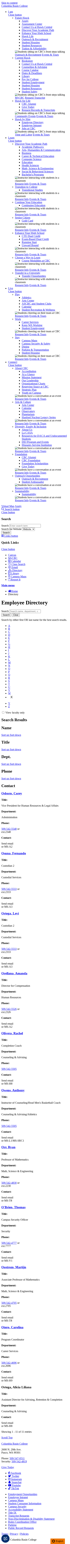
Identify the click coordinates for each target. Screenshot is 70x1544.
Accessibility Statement (20, 1509)
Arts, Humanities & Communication (41, 150)
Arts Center (28, 300)
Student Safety (29, 91)
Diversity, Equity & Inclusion (30, 426)
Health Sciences (30, 165)
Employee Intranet (31, 125)
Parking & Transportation (35, 349)
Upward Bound (30, 245)
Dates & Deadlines (32, 73)
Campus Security (17, 1506)
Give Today (28, 107)
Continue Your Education (28, 202)
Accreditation (29, 371)
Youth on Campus (31, 392)
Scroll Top (7, 1437)
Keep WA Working (32, 325)
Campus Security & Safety (36, 343)
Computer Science (31, 159)
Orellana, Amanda (14, 973)
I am (10, 11)
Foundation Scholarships (35, 463)
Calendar (26, 306)
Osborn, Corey (11, 793)
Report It (15, 579)
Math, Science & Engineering (38, 168)
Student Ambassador (33, 481)
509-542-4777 (9, 1242)
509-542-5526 (9, 1009)
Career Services (30, 322)
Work (18, 319)
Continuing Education (33, 205)
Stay (17, 337)
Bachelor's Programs (33, 174)
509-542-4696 (9, 1362)
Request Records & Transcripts (38, 110)
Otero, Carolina (12, 1327)
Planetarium (28, 414)
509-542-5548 (9, 828)
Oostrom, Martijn (13, 1267)
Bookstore (27, 60)
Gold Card (27, 220)
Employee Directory (32, 122)
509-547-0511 (17, 1458)
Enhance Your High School (36, 33)
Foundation (21, 454)
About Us (27, 429)
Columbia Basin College (14, 5)
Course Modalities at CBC (36, 260)
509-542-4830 (9, 1182)
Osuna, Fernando (13, 853)
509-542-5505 (9, 1068)
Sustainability (22, 491)
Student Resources (32, 45)
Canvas (12, 555)
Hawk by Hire (22, 119)
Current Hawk (22, 57)
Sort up (5, 734)
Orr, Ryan (8, 1147)
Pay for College (30, 79)
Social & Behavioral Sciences (38, 171)
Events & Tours (50, 54)
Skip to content (9, 2)
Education (27, 162)
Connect (12, 362)
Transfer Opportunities (34, 276)
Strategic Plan (29, 389)
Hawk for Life (22, 100)
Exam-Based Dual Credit (35, 239)
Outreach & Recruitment (35, 39)
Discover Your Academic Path (38, 30)
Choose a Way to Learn (27, 257)
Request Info (22, 183)
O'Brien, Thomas (13, 1207)
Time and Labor (23, 134)
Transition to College (26, 186)
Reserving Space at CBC (35, 386)
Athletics (26, 297)
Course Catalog (30, 70)
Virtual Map (7, 506)
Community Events (25, 116)
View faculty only (15, 712)
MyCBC (19, 97)
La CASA (27, 432)
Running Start (29, 242)
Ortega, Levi (10, 913)
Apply (25, 20)
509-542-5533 (9, 889)
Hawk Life (27, 36)
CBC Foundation (31, 460)
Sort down (15, 734)
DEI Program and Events (35, 442)
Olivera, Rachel (12, 1033)
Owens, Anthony (13, 1090)
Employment (22, 1494)
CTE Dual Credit (31, 236)
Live (10, 288)
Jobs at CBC (28, 128)
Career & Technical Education (38, 156)
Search (5, 525)
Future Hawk (22, 17)
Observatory (28, 411)
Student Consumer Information (24, 1503)
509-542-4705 (9, 1302)
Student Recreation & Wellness (38, 309)
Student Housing (31, 42)
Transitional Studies (32, 189)
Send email (7, 843)
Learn (11, 137)
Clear (15, 615)
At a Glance (28, 374)
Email (15, 567)
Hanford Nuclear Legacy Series (39, 417)
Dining (25, 346)
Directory (17, 570)
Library (26, 76)
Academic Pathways (33, 146)
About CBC (21, 368)
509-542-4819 (19, 1461)
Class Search (18, 564)
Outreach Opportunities (27, 475)
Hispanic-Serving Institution (37, 445)
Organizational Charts (33, 383)
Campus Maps (29, 340)
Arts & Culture (23, 402)
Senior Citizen (22, 217)
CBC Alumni (29, 103)
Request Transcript (35, 97)
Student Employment (33, 82)
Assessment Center (32, 24)
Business (26, 153)
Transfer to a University (27, 272)
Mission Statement (31, 377)
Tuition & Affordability (34, 48)
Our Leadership (30, 380)
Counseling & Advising (34, 67)
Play (17, 294)
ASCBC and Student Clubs (36, 303)
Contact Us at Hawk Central (37, 27)
